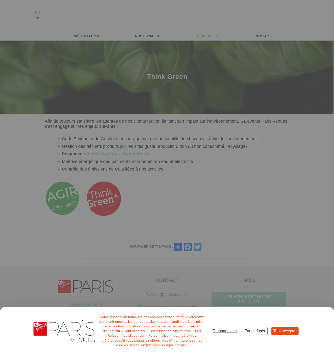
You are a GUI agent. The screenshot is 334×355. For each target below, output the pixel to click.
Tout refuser (255, 331)
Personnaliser (225, 331)
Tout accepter (285, 331)
